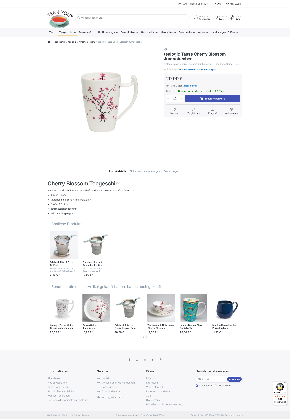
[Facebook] (129, 359)
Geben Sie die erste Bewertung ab (197, 69)
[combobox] (132, 17)
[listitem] (103, 104)
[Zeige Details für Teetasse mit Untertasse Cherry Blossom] (161, 308)
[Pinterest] (160, 359)
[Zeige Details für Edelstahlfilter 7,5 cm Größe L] (64, 245)
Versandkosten (190, 85)
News (218, 4)
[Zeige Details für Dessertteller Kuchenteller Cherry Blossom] (96, 308)
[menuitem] (53, 32)
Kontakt (182, 4)
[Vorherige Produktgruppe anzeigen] (51, 316)
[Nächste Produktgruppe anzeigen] (239, 316)
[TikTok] (153, 359)
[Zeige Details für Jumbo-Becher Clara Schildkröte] (194, 308)
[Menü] (285, 383)
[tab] (117, 171)
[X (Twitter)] (137, 359)
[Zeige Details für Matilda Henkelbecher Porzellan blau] (226, 308)
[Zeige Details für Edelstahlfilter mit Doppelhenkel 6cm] (96, 245)
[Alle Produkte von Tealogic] (166, 49)
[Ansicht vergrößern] (103, 104)
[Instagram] (145, 359)
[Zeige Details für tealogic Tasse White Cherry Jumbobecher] (64, 308)
